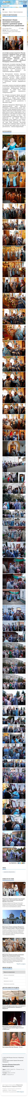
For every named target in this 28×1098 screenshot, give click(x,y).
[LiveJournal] (24, 862)
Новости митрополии (18, 12)
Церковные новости (8, 981)
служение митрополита (9, 871)
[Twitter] (20, 862)
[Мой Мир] (23, 862)
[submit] (25, 6)
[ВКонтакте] (18, 862)
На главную (5, 12)
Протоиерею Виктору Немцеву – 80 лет (13, 1047)
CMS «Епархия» (20, 1091)
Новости (10, 12)
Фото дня (6, 978)
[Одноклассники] (21, 862)
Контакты (25, 2)
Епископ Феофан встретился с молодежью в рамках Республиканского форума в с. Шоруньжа (14, 1007)
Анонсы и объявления (9, 975)
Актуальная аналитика (9, 984)
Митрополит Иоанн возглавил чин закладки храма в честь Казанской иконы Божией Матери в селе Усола (14, 900)
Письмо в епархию (23, 1)
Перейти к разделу (21, 963)
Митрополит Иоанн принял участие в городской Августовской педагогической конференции (13, 1028)
